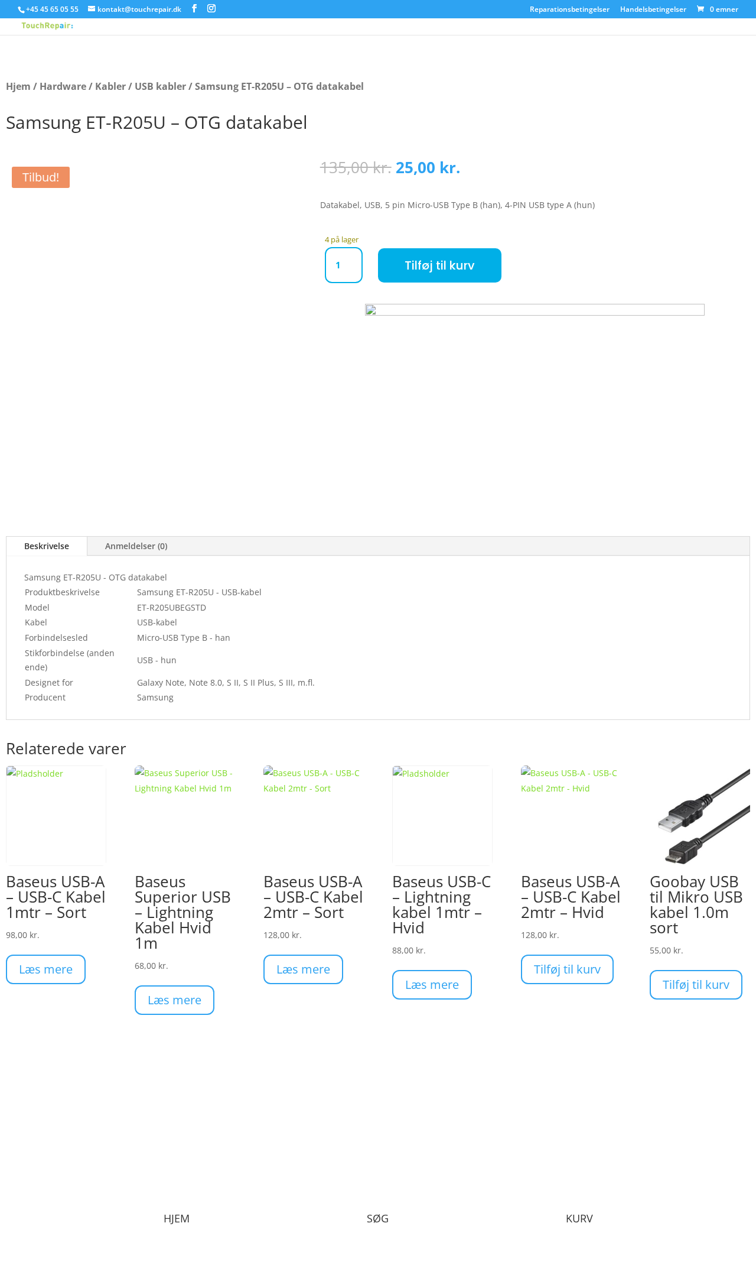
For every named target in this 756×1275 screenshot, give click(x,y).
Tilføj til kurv (440, 265)
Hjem (18, 86)
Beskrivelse (46, 545)
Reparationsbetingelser (570, 10)
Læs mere (46, 969)
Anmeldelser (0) (136, 545)
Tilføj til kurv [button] (567, 969)
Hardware (63, 86)
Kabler (110, 86)
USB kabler (160, 86)
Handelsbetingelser (653, 10)
